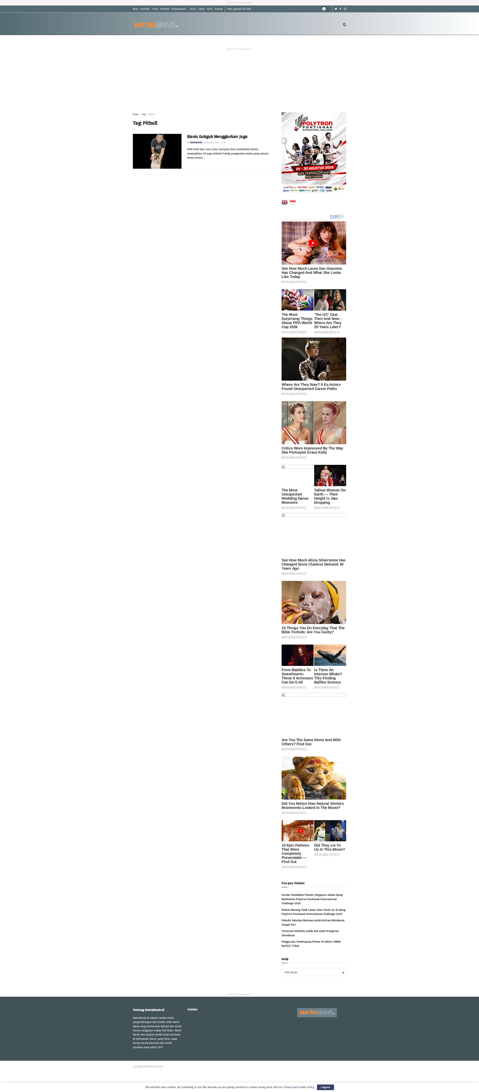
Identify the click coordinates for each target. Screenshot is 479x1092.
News (135, 9)
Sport (209, 9)
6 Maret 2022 (212, 142)
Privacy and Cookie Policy (298, 1087)
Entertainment (178, 9)
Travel (155, 9)
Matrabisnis (196, 142)
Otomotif (164, 9)
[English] (285, 203)
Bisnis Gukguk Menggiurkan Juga (217, 136)
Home (136, 114)
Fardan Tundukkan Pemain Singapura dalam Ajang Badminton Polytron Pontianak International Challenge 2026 (312, 899)
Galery (201, 9)
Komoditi (145, 9)
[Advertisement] (239, 84)
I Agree (325, 1087)
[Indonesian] (293, 203)
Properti (219, 9)
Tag (143, 114)
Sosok (193, 9)
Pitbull (151, 114)
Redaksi (192, 1009)
